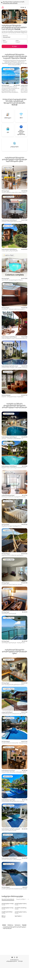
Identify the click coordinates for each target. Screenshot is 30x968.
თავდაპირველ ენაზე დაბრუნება (10, 3)
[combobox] (14, 37)
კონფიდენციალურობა (11, 961)
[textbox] (8, 42)
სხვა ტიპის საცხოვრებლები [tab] (8, 899)
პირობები (20, 961)
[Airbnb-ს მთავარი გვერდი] (3, 7)
